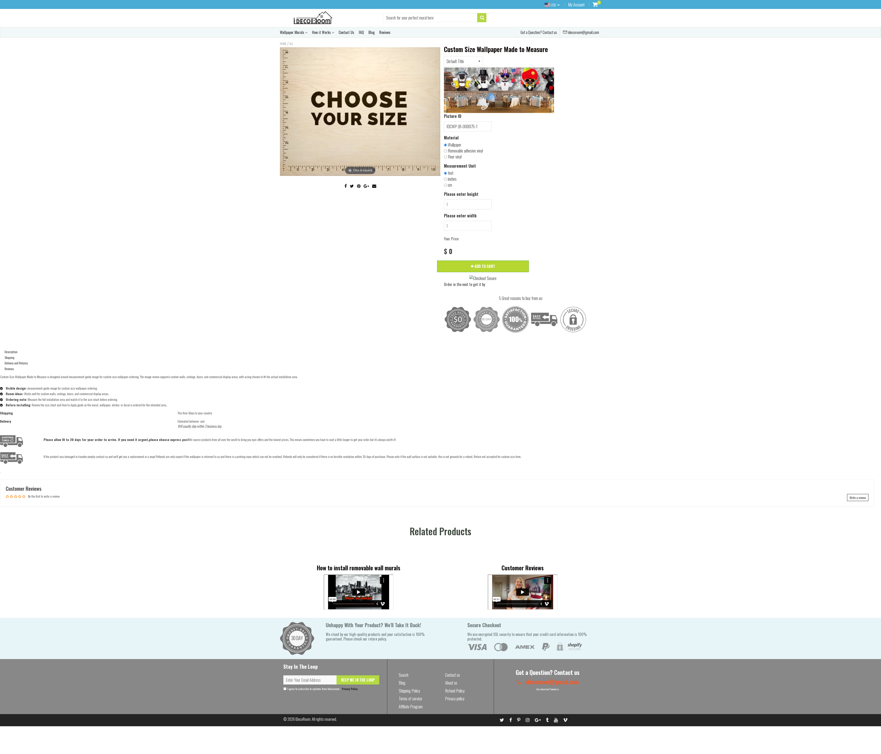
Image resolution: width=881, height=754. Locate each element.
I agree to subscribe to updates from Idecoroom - (322, 689)
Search (403, 675)
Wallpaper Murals (292, 32)
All (291, 43)
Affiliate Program (411, 707)
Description (11, 351)
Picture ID (452, 116)
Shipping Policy (409, 691)
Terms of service (410, 698)
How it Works (322, 32)
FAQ (361, 32)
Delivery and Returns (16, 362)
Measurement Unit (460, 166)
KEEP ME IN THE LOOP (358, 680)
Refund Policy (455, 691)
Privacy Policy (350, 689)
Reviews (384, 32)
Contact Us (346, 32)
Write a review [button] (858, 497)
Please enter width (460, 216)
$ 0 (448, 251)
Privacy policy (454, 698)
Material (451, 138)
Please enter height (461, 194)
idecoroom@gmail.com (583, 32)
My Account (576, 5)
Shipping (9, 357)
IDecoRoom (303, 719)
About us (451, 683)
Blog (371, 32)
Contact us (452, 675)
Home (283, 43)
